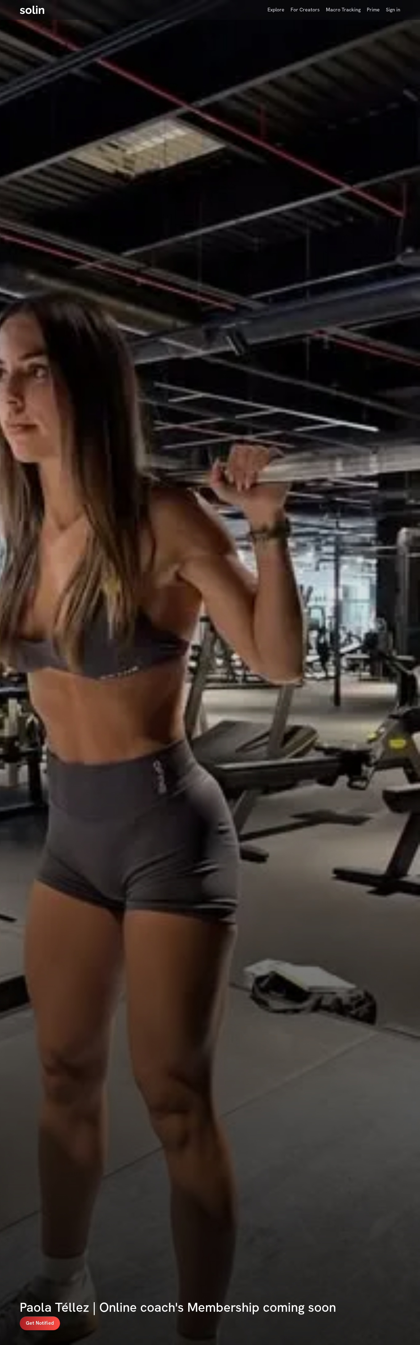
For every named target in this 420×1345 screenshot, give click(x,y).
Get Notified (40, 1323)
